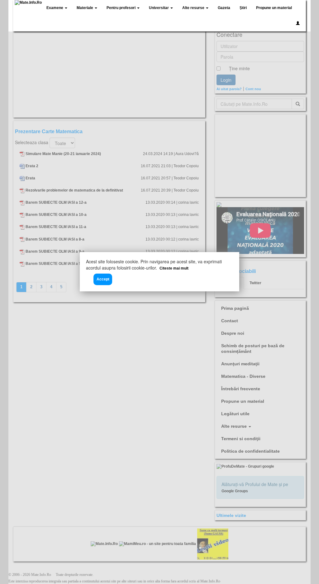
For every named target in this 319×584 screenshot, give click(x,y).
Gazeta (224, 8)
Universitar (159, 8)
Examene (55, 8)
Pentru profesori (121, 8)
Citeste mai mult (174, 268)
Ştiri (243, 8)
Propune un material (274, 8)
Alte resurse (193, 8)
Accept (103, 279)
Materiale (85, 8)
